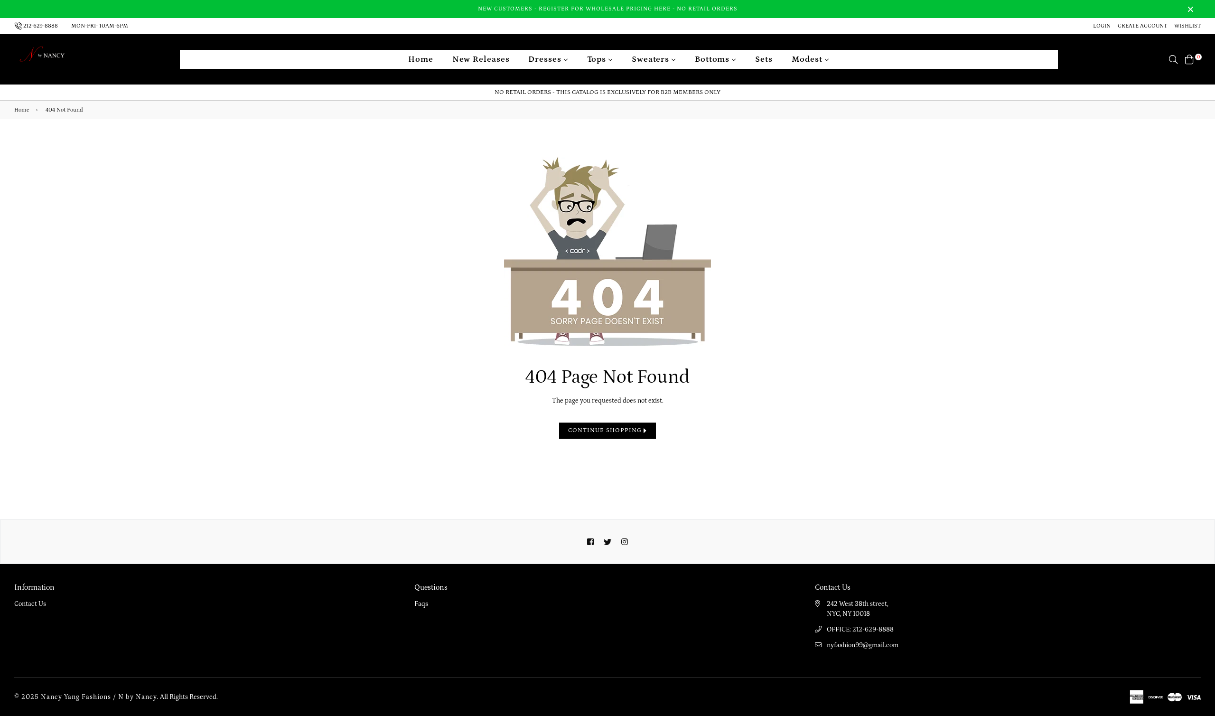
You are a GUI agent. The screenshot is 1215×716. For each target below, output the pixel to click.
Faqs (421, 604)
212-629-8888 (40, 26)
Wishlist (1187, 26)
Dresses (545, 59)
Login (1102, 26)
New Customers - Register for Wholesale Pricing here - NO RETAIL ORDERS (608, 9)
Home (420, 59)
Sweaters (652, 59)
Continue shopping (606, 430)
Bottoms (713, 59)
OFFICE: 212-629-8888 (860, 629)
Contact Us (30, 604)
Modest (808, 59)
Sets (764, 59)
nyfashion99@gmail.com (862, 645)
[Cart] (1189, 59)
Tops (598, 59)
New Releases (481, 59)
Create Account (1142, 26)
